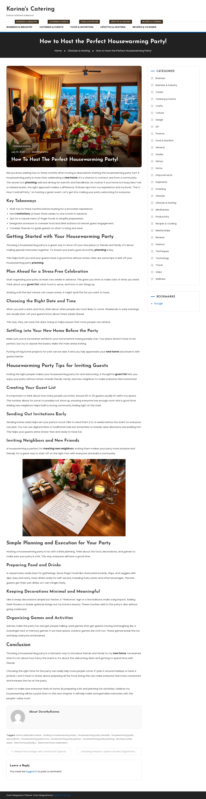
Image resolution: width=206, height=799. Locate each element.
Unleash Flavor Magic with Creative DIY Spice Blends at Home (42, 751)
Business (160, 78)
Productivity (162, 216)
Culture (160, 112)
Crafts (159, 106)
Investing (161, 189)
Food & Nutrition (83, 25)
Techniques (162, 251)
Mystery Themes (61, 795)
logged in (31, 771)
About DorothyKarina (44, 711)
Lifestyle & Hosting (114, 25)
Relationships (163, 230)
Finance (160, 133)
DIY (157, 126)
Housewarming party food (35, 738)
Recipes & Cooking (146, 25)
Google (158, 303)
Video (159, 272)
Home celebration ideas (28, 735)
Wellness (160, 279)
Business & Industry (21, 25)
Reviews (160, 237)
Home (159, 168)
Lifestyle (160, 195)
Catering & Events (53, 25)
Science (160, 244)
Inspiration (161, 182)
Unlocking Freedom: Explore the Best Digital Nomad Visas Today (111, 751)
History (159, 161)
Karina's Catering (30, 9)
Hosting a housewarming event (59, 735)
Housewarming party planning (98, 738)
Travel (159, 265)
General (160, 147)
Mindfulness (162, 209)
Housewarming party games (66, 738)
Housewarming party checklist (94, 735)
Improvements (164, 175)
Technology (162, 258)
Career (159, 92)
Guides (159, 154)
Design (159, 119)
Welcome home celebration (53, 742)
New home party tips (25, 742)
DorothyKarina (40, 152)
